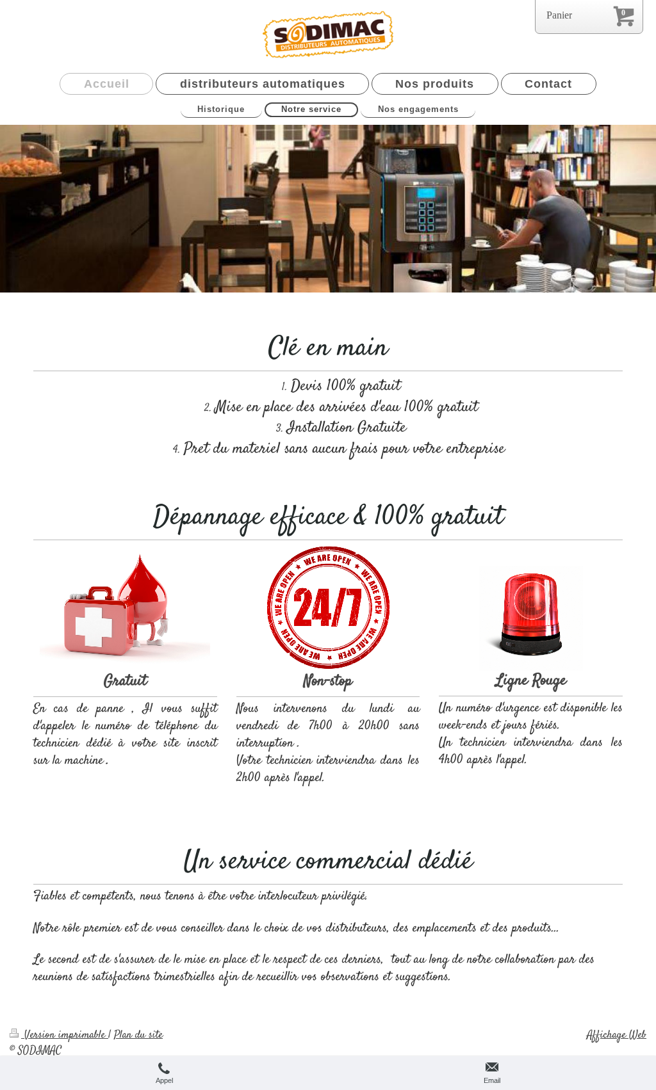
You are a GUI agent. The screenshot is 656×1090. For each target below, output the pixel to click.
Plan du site (138, 1035)
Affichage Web (616, 1035)
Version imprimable (64, 1035)
